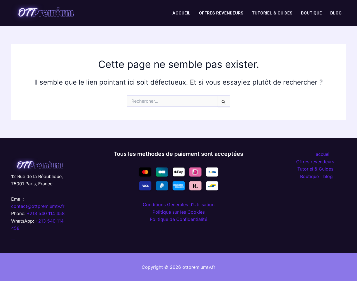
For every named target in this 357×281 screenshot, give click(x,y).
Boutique (311, 13)
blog (336, 13)
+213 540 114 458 (46, 213)
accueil (181, 13)
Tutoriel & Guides (272, 13)
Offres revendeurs (221, 13)
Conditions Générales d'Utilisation (178, 204)
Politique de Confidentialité (178, 219)
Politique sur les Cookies (179, 212)
